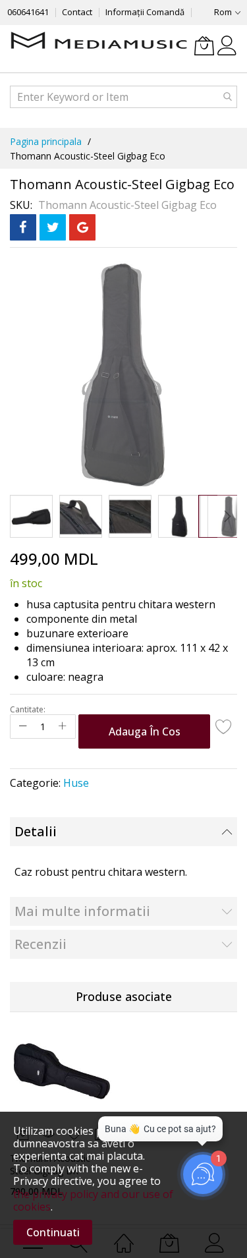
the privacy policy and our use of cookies (93, 1200)
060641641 (28, 12)
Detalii (35, 831)
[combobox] (123, 97)
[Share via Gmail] (82, 227)
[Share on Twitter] (53, 227)
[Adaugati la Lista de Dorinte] (224, 726)
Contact (77, 12)
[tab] (123, 831)
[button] (31, 516)
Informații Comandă (144, 12)
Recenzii (40, 944)
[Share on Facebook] (23, 227)
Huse (76, 783)
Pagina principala (46, 141)
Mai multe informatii (82, 911)
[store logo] (99, 41)
